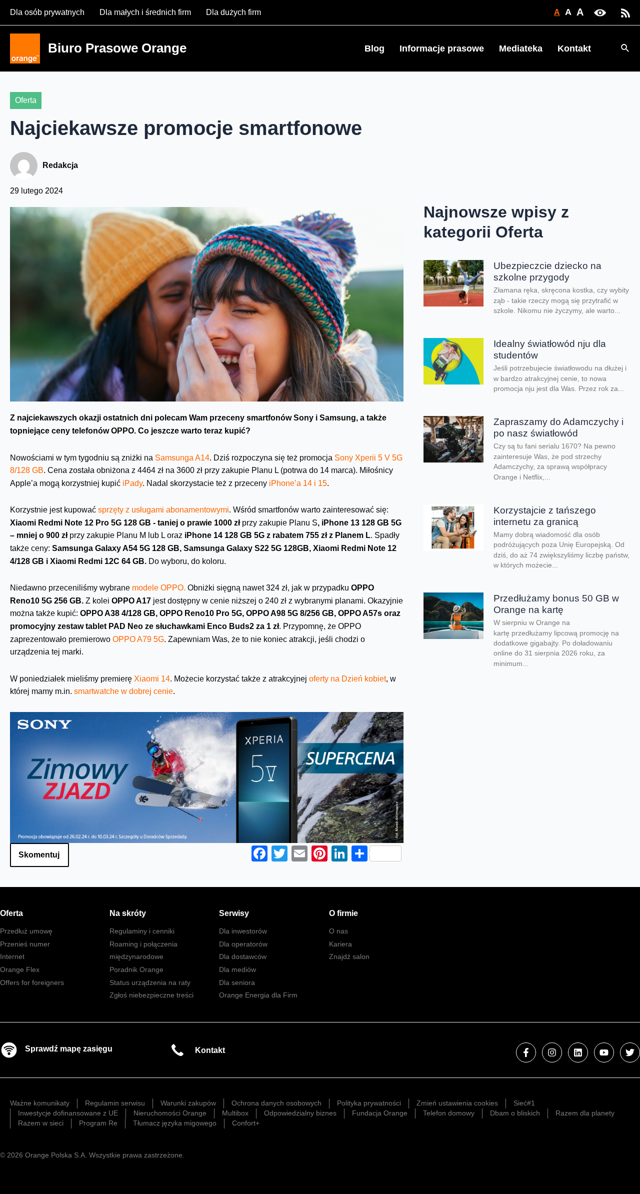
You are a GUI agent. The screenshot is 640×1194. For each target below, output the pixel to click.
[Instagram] (552, 1052)
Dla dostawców (242, 956)
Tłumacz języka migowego (174, 1123)
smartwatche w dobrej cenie (123, 691)
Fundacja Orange (380, 1113)
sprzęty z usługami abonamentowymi (163, 510)
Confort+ (246, 1123)
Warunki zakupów (188, 1103)
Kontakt (574, 49)
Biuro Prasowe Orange (117, 48)
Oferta (25, 100)
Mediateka (520, 49)
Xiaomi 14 (152, 678)
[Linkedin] (578, 1052)
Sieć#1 (524, 1103)
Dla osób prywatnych (47, 12)
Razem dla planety (585, 1113)
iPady (131, 483)
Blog (374, 49)
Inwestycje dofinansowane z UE (68, 1113)
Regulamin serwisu (115, 1103)
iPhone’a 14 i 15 (298, 483)
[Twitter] (630, 1052)
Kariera (340, 944)
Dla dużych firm (233, 12)
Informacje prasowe (442, 49)
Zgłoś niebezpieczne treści (152, 995)
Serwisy (234, 913)
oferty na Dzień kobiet (347, 678)
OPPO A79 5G (138, 639)
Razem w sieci (41, 1123)
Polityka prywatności (369, 1103)
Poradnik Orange (137, 970)
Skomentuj (39, 854)
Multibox (235, 1113)
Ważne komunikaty (40, 1103)
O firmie (343, 913)
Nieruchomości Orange (170, 1113)
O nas (338, 931)
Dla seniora (237, 982)
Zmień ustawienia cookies (457, 1103)
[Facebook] (526, 1052)
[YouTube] (604, 1052)
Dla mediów (237, 970)
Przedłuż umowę (26, 931)
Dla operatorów (243, 944)
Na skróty (128, 913)
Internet (12, 956)
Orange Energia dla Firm (258, 995)
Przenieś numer (25, 944)
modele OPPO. (159, 588)
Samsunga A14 (182, 458)
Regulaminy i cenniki (142, 931)
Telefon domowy (448, 1113)
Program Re (98, 1123)
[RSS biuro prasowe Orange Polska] (625, 12)
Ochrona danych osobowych (277, 1103)
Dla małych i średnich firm (145, 12)
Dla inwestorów (243, 931)
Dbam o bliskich (515, 1113)
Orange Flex (20, 970)
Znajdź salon (349, 956)
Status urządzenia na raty (150, 982)
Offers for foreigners (32, 982)
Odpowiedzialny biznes (300, 1113)
